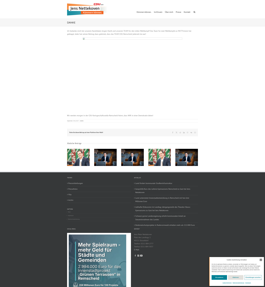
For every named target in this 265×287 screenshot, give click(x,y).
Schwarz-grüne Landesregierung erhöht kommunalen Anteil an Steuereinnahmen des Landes (160, 218)
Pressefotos (73, 189)
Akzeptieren (219, 277)
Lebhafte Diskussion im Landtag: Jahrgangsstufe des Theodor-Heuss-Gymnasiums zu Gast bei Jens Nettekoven (163, 209)
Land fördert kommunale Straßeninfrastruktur (153, 183)
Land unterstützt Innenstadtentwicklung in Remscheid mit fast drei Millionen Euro (162, 200)
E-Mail (136, 249)
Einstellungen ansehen (253, 277)
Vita (69, 194)
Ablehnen (235, 277)
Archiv (82, 121)
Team (69, 212)
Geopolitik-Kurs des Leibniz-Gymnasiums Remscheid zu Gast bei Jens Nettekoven (162, 191)
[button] (261, 260)
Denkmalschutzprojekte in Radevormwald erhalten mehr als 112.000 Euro (165, 225)
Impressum (248, 282)
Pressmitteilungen (75, 183)
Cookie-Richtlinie (227, 282)
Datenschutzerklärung (238, 282)
